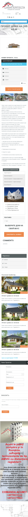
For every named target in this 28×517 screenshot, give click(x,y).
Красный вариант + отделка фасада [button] (12, 181)
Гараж (6, 221)
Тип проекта (9, 372)
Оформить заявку (14, 234)
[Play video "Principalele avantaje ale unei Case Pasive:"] (21, 97)
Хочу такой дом (14, 89)
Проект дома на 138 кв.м (10, 322)
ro (16, 14)
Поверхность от (10, 377)
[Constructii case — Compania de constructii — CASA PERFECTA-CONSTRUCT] (14, 5)
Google (6, 267)
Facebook (6, 259)
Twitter (5, 263)
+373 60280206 (6, 13)
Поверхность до (10, 382)
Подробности (16, 300)
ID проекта (8, 366)
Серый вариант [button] (7, 172)
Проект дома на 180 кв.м (10, 349)
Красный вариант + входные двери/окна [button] (13, 178)
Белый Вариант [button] (7, 184)
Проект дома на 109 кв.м (10, 296)
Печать (24, 83)
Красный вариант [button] (8, 175)
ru (20, 14)
